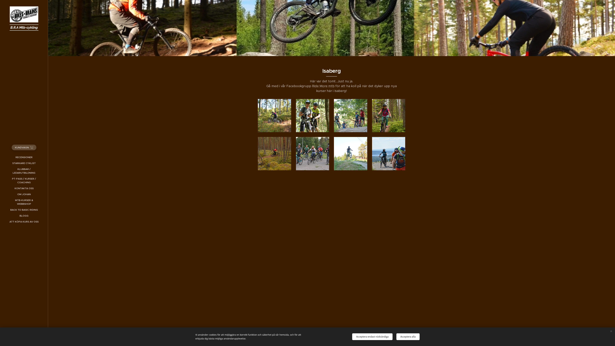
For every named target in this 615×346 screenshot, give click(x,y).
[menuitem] (24, 157)
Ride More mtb (323, 86)
